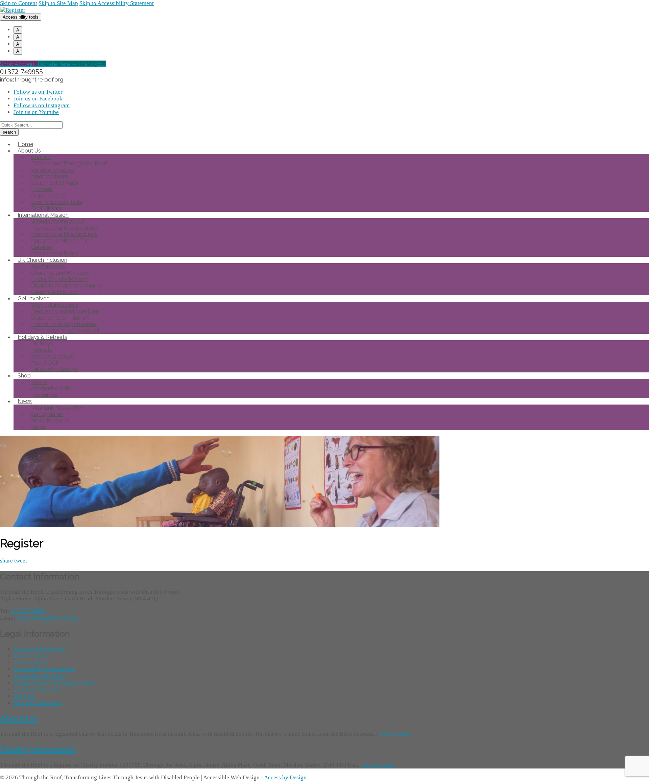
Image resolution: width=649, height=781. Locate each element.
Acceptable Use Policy (41, 676)
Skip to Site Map (58, 3)
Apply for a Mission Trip (60, 240)
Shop (24, 375)
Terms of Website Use (40, 649)
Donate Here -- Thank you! (72, 64)
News (25, 401)
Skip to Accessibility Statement (116, 3)
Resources (44, 395)
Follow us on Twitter (38, 92)
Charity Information (38, 689)
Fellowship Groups (54, 369)
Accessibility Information (44, 669)
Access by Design (285, 777)
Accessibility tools (21, 17)
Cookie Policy (30, 662)
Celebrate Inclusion (55, 292)
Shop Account (19, 64)
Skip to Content (18, 3)
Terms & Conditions (38, 703)
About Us (18, 718)
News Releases (50, 420)
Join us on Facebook (38, 98)
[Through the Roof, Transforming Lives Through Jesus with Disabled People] (12, 10)
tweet (20, 560)
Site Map (24, 696)
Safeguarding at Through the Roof (54, 683)
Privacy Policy (31, 655)
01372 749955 (21, 72)
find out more (394, 734)
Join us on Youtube (36, 112)
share (6, 560)
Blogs (38, 427)
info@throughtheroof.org (31, 79)
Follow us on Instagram (42, 105)
